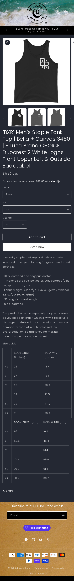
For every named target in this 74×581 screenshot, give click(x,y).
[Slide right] (70, 118)
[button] (7, 13)
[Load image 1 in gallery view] (17, 117)
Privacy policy (59, 568)
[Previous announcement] (6, 30)
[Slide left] (4, 118)
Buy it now (37, 247)
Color (6, 187)
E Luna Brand (23, 568)
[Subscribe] (63, 515)
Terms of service (38, 573)
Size (5, 202)
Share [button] (10, 491)
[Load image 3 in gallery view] (56, 117)
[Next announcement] (67, 30)
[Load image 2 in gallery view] (37, 117)
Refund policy (41, 568)
